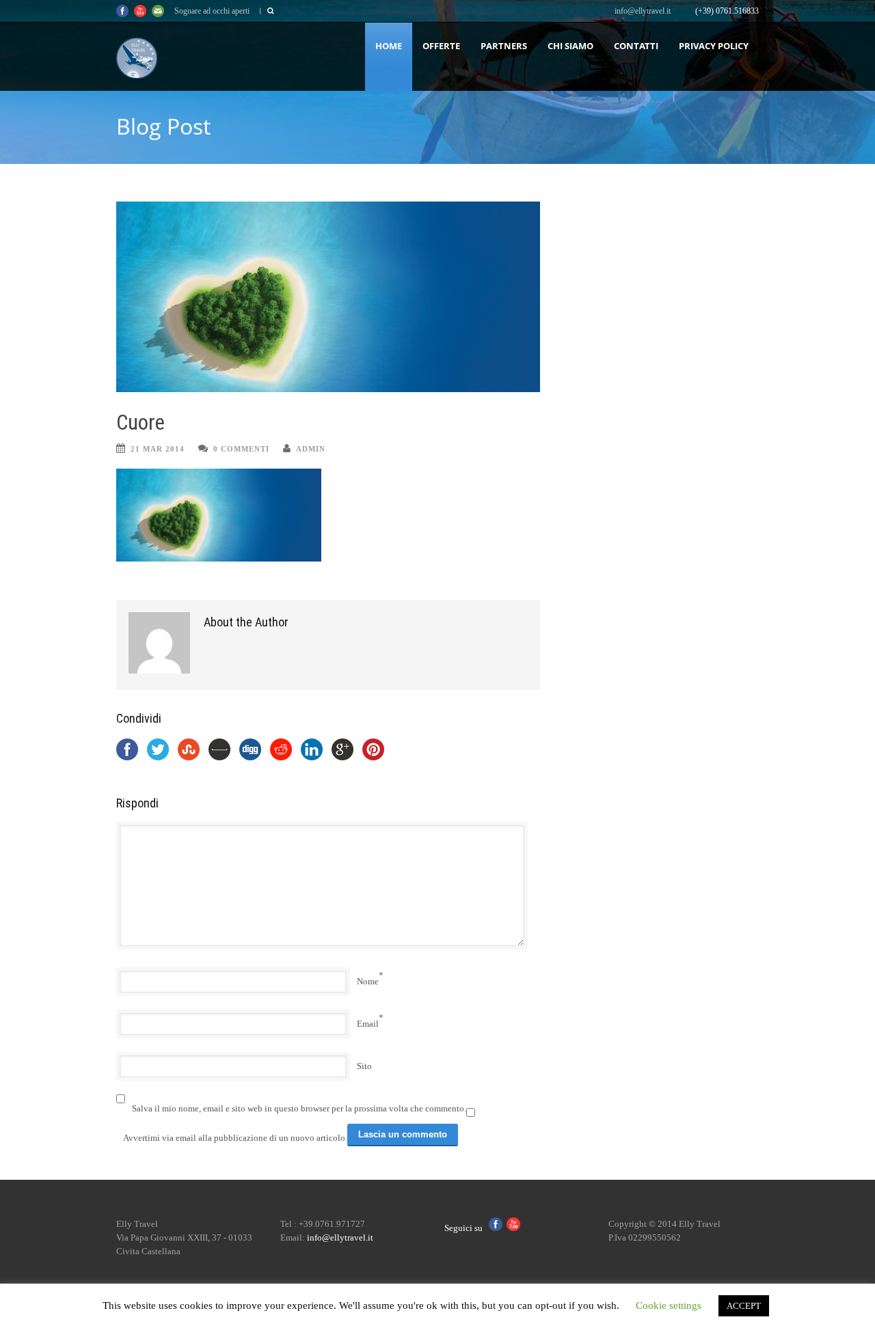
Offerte (441, 46)
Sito (364, 1066)
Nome (368, 981)
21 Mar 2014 (158, 449)
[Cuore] (328, 297)
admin (310, 449)
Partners (504, 46)
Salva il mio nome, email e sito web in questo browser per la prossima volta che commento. (299, 1108)
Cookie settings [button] (668, 1305)
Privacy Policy (714, 46)
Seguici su (466, 1228)
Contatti (636, 46)
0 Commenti (241, 449)
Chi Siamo (570, 46)
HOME (388, 46)
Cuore (140, 422)
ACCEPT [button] (744, 1306)
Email (368, 1024)
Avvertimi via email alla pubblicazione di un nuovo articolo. (235, 1138)
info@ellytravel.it (643, 11)
